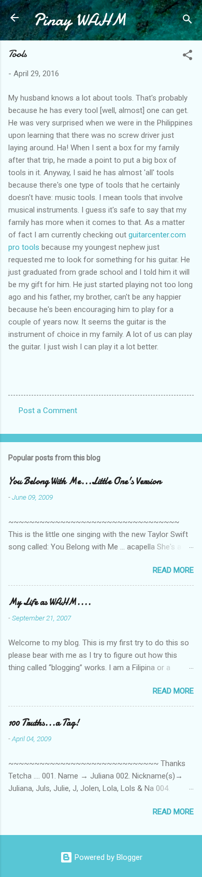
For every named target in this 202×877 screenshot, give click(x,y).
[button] (187, 57)
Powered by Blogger (107, 857)
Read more (173, 570)
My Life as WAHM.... (49, 602)
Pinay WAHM (79, 20)
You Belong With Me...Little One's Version (84, 481)
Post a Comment (48, 410)
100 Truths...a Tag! (43, 722)
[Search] (187, 21)
